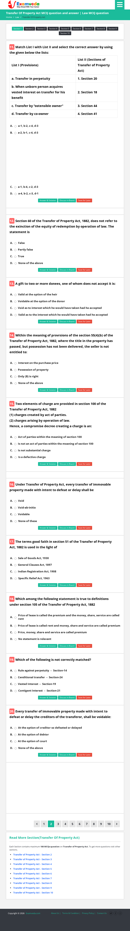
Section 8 (101, 28)
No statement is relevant (34, 639)
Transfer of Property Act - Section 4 (32, 864)
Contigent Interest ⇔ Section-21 (39, 690)
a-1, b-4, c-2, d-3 (28, 187)
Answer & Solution (48, 200)
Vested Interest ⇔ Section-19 (37, 684)
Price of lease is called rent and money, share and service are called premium (69, 625)
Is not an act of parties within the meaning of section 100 (55, 443)
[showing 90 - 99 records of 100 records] (37, 824)
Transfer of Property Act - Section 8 (32, 883)
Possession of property (33, 369)
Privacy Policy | (88, 913)
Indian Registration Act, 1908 (37, 571)
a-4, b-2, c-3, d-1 (28, 193)
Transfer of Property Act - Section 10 (33, 892)
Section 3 (41, 28)
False (21, 243)
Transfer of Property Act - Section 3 (32, 859)
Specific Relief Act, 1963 (34, 578)
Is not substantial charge (34, 450)
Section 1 (17, 28)
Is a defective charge (32, 457)
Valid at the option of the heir (37, 294)
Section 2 (29, 28)
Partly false (25, 249)
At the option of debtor (33, 734)
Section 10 (65, 33)
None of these (27, 521)
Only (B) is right (28, 376)
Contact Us (102, 913)
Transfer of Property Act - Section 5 (32, 868)
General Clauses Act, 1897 (35, 565)
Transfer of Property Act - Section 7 (32, 878)
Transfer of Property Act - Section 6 (32, 873)
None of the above (30, 263)
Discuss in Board (67, 200)
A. (11, 126)
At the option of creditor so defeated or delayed (50, 727)
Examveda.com (32, 913)
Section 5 (65, 28)
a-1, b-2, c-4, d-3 (28, 126)
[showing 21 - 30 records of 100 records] (117, 824)
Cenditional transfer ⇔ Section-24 (40, 677)
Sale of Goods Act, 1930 (33, 558)
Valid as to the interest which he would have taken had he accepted (63, 314)
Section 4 (53, 28)
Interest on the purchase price (38, 363)
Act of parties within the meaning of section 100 (50, 437)
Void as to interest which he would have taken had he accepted (60, 308)
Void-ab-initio (27, 507)
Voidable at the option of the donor (41, 301)
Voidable (24, 514)
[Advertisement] (66, 160)
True (21, 256)
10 (108, 824)
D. (11, 193)
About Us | (56, 913)
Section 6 (77, 28)
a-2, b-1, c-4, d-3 (28, 132)
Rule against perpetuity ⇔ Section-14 (42, 670)
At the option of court (32, 741)
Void (21, 501)
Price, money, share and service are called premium (52, 632)
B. (11, 132)
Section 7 (89, 28)
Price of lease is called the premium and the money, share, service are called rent (68, 617)
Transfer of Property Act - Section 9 (32, 887)
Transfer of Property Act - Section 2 (32, 854)
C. (11, 187)
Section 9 (113, 28)
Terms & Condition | (71, 913)
